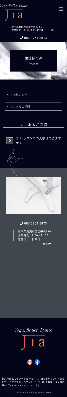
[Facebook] (37, 362)
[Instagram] (30, 362)
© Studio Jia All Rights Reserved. (33, 392)
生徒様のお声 (18, 94)
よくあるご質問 (20, 106)
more (47, 243)
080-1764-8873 (35, 37)
